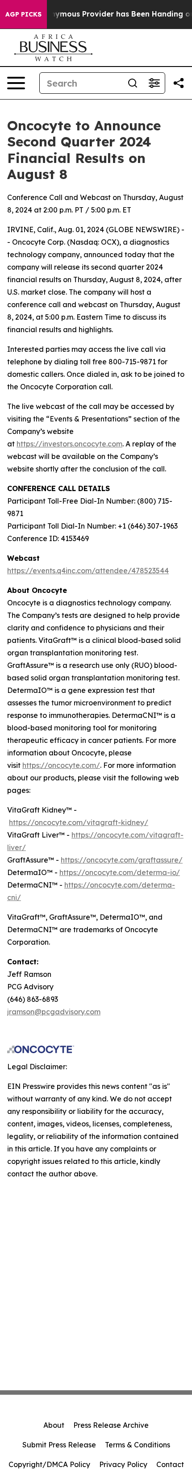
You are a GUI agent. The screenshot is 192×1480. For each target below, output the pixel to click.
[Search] (132, 83)
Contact (170, 1464)
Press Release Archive (111, 1425)
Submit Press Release (59, 1444)
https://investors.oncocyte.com (69, 443)
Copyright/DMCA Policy (49, 1464)
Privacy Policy (123, 1464)
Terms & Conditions (137, 1444)
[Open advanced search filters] (154, 83)
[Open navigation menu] (16, 83)
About (53, 1425)
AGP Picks (23, 14)
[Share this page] (178, 83)
